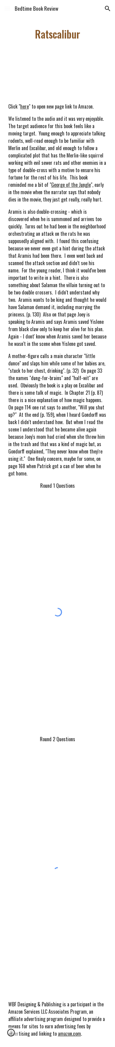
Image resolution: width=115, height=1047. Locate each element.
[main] (57, 33)
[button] (7, 8)
